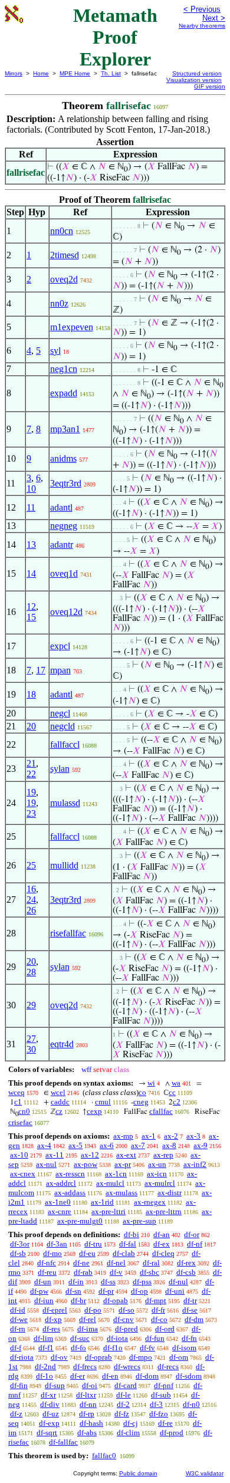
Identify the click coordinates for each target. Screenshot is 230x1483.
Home (41, 73)
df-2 (123, 1404)
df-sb (18, 1253)
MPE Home (75, 73)
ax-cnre (59, 1211)
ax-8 (169, 1145)
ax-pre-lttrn (164, 1211)
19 (31, 792)
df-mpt (155, 1300)
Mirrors (13, 73)
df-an (161, 1234)
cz (59, 1111)
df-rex (186, 1262)
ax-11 (54, 1154)
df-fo (78, 1347)
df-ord (165, 1328)
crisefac (20, 1122)
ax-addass (70, 1192)
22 (31, 774)
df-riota (22, 1357)
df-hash (91, 1423)
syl (55, 351)
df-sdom (189, 1376)
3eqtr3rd (65, 483)
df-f (15, 1347)
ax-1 (149, 1136)
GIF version (209, 86)
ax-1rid (102, 1202)
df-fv (147, 1347)
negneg (63, 526)
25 (31, 865)
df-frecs (85, 1366)
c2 (176, 1101)
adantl (61, 507)
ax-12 (90, 1154)
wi (151, 1082)
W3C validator (205, 1473)
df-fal (127, 1243)
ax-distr (169, 1192)
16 (31, 889)
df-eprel (54, 1310)
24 (31, 900)
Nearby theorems (202, 25)
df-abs (87, 1432)
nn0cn (61, 231)
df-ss (108, 1281)
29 (31, 1005)
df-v (116, 1272)
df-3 (156, 1404)
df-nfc (46, 1262)
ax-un (157, 1164)
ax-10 (19, 1154)
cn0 (24, 1111)
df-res (51, 1328)
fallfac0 (104, 1455)
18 (31, 694)
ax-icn (157, 1173)
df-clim (128, 1432)
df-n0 (191, 1404)
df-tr (190, 1300)
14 (31, 573)
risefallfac (68, 933)
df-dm (194, 1319)
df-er (77, 1376)
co (142, 1092)
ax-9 (200, 1145)
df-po (92, 1310)
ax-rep (163, 1154)
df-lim (43, 1338)
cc (172, 1092)
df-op (139, 1291)
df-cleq (163, 1253)
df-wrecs (127, 1366)
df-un (42, 1281)
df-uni (175, 1291)
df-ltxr (86, 1394)
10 (31, 489)
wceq (16, 1092)
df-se (190, 1310)
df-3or (19, 1243)
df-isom (184, 1347)
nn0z (59, 303)
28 (31, 972)
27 (31, 1039)
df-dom (147, 1376)
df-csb (186, 1272)
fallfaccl (65, 744)
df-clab (124, 1253)
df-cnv (123, 1319)
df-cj (130, 1423)
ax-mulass (121, 1192)
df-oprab (98, 1357)
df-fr (158, 1310)
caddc (60, 1101)
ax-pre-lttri (108, 1211)
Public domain (138, 1473)
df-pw (39, 1291)
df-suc (80, 1338)
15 (31, 617)
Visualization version (194, 80)
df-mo (52, 1253)
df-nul (178, 1281)
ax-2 (171, 1136)
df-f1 (46, 1347)
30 (31, 1049)
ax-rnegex (150, 1202)
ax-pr (122, 1164)
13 (31, 545)
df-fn (189, 1338)
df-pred (126, 1328)
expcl (60, 646)
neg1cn (63, 369)
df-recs (168, 1366)
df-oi (89, 1385)
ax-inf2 (194, 1164)
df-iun (44, 1300)
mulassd (65, 803)
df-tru (93, 1243)
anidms (63, 458)
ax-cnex (22, 1173)
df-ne (81, 1262)
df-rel (87, 1319)
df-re (165, 1423)
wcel (58, 1092)
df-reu (47, 1272)
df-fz (121, 1413)
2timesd (64, 255)
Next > (213, 18)
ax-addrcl (61, 1183)
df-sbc (149, 1272)
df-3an (57, 1243)
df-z (16, 1413)
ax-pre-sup (139, 1220)
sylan (60, 769)
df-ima (87, 1328)
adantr (61, 545)
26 (31, 910)
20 (31, 726)
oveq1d (64, 573)
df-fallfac (63, 1442)
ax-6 (107, 1145)
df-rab (83, 1272)
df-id (17, 1310)
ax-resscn (70, 1173)
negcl (60, 713)
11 (31, 507)
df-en (110, 1376)
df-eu (87, 1253)
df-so (126, 1310)
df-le (123, 1394)
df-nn (88, 1404)
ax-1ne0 (58, 1202)
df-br (78, 1300)
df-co (159, 1319)
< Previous (202, 9)
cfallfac (161, 1111)
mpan (60, 670)
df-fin (19, 1385)
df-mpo (140, 1357)
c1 (18, 1101)
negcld (62, 726)
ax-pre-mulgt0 (80, 1220)
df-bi (131, 1234)
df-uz (50, 1413)
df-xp (53, 1319)
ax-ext (126, 1154)
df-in (76, 1281)
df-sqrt (47, 1432)
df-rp (86, 1413)
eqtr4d (62, 1044)
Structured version (197, 73)
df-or (191, 1234)
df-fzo (158, 1413)
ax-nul (46, 1164)
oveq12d (66, 612)
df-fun (155, 1338)
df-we (19, 1319)
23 (31, 813)
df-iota (117, 1338)
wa (176, 1082)
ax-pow (85, 1164)
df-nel (116, 1262)
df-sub (161, 1394)
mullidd (64, 865)
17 (40, 670)
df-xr (48, 1394)
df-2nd (45, 1366)
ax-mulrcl (159, 1183)
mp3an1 (65, 429)
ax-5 (75, 1145)
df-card (125, 1385)
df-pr (106, 1291)
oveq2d (64, 279)
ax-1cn (116, 1173)
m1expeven (71, 327)
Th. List (111, 73)
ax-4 (44, 1145)
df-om (178, 1357)
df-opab (115, 1300)
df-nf (194, 1243)
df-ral (151, 1262)
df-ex (161, 1243)
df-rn (17, 1328)
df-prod (171, 1432)
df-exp (49, 1423)
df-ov (59, 1357)
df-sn (73, 1291)
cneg (141, 1101)
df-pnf (163, 1385)
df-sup (55, 1385)
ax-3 (193, 1136)
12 (31, 606)
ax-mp (123, 1136)
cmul (103, 1101)
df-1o (44, 1376)
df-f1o (113, 1347)
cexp (94, 1111)
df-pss (142, 1281)
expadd (63, 393)
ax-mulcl (110, 1183)
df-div (50, 1404)
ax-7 (138, 1145)
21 (31, 763)
